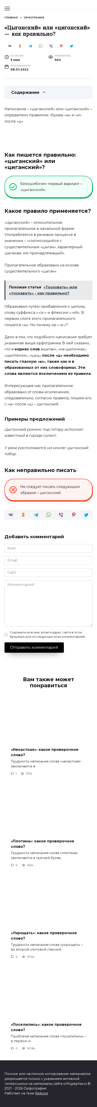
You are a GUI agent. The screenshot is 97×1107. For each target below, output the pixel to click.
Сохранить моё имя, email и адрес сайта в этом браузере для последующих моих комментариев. (47, 634)
